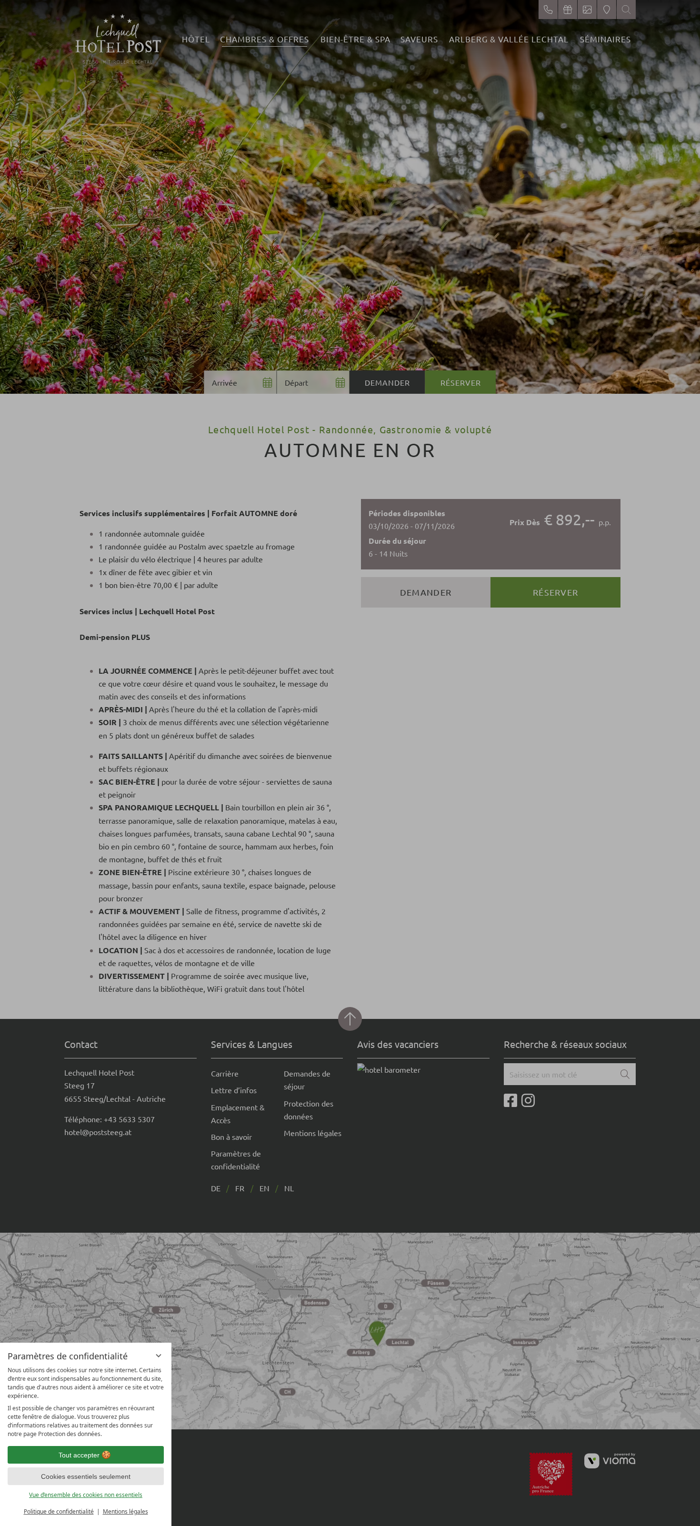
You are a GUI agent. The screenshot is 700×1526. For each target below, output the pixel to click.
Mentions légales (125, 1511)
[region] (86, 1402)
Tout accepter (79, 1455)
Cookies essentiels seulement (85, 1476)
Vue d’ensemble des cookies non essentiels (85, 1495)
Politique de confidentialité (59, 1511)
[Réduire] (158, 1355)
